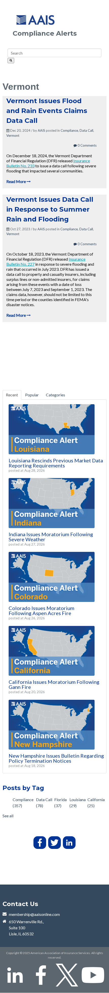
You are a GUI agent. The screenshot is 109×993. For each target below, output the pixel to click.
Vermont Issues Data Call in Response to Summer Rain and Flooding (49, 209)
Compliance (69, 130)
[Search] (11, 60)
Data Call (86, 130)
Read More (16, 181)
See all (8, 815)
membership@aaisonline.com (34, 914)
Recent (12, 394)
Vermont (12, 135)
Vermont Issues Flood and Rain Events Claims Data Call (46, 111)
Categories (55, 394)
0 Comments (87, 145)
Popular (32, 394)
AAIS (41, 130)
